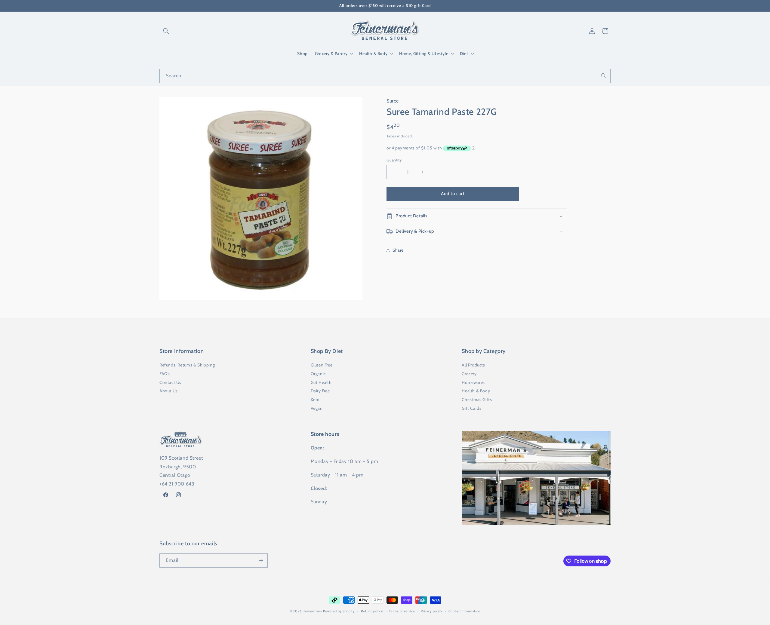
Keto (315, 399)
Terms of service (402, 611)
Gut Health (321, 382)
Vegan (317, 408)
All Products (473, 365)
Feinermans (312, 611)
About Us (168, 391)
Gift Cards (471, 408)
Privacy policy (431, 611)
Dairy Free (320, 391)
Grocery (469, 373)
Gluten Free (322, 365)
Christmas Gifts (477, 399)
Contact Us (170, 382)
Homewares (473, 382)
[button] (166, 31)
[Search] (603, 75)
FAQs (164, 373)
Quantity (394, 160)
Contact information (464, 611)
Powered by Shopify (339, 611)
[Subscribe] (260, 560)
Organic (318, 373)
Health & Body (476, 391)
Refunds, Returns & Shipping (187, 365)
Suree (393, 101)
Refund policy (372, 611)
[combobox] (385, 76)
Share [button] (398, 250)
